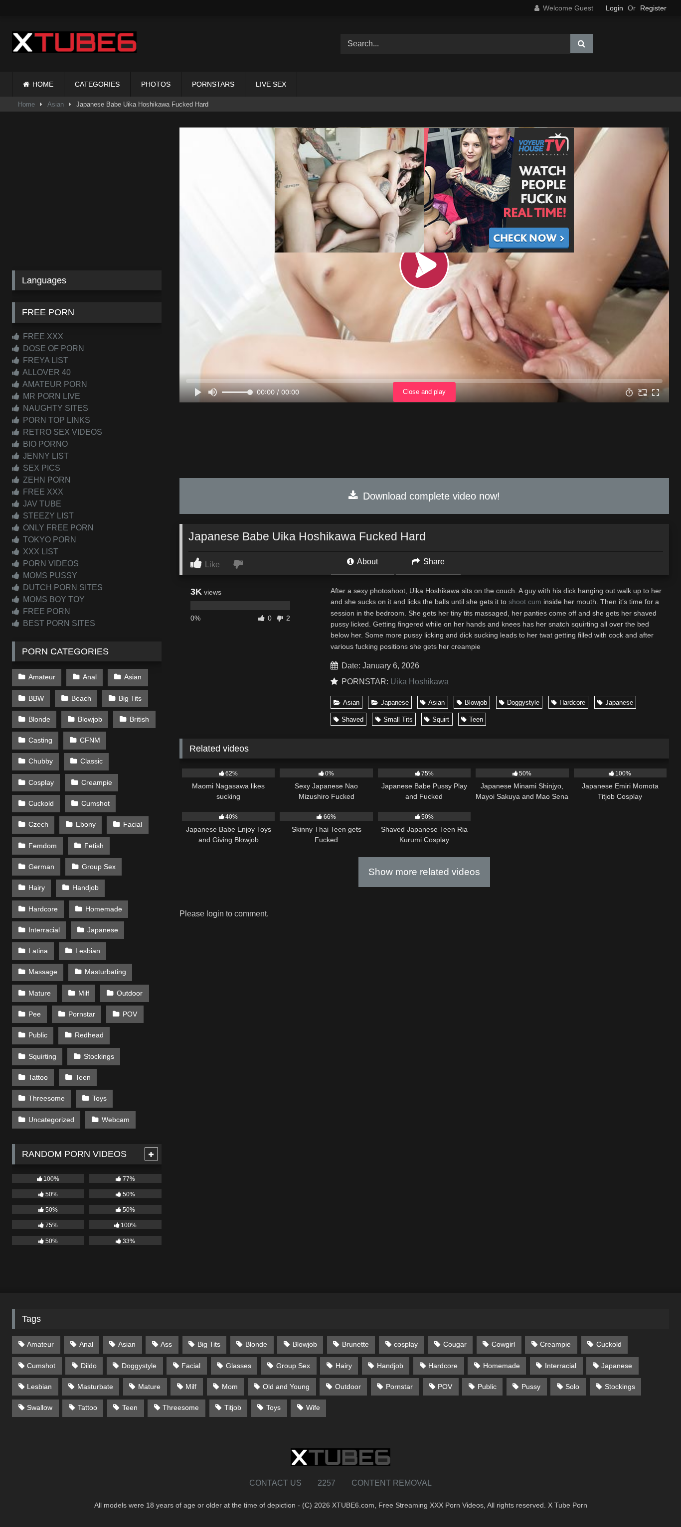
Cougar (455, 1344)
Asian (55, 104)
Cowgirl (503, 1344)
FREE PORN (45, 611)
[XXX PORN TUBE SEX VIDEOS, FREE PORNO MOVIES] (74, 43)
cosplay (406, 1344)
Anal (90, 677)
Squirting (42, 1056)
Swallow (39, 1407)
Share (433, 561)
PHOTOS (155, 84)
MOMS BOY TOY (53, 599)
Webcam (116, 1120)
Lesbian (87, 951)
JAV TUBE (41, 504)
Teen (476, 719)
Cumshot (95, 803)
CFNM (90, 740)
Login (614, 8)
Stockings (99, 1056)
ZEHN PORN (46, 480)
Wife (313, 1407)
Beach (81, 698)
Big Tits (130, 698)
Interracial (44, 930)
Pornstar (81, 1014)
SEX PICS (40, 468)
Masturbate (95, 1387)
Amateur (41, 677)
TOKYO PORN (48, 539)
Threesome (46, 1098)
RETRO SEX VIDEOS (61, 432)
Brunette (355, 1344)
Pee (34, 1014)
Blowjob (476, 702)
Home (26, 104)
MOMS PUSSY (49, 575)
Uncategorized (51, 1120)
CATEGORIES (97, 84)
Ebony (86, 824)
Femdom (42, 846)
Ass (166, 1344)
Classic (91, 761)
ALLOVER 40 (46, 372)
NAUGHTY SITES (54, 408)
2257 (327, 1483)
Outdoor (130, 993)
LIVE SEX (271, 84)
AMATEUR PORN (54, 384)
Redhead (89, 1035)
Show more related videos (424, 872)
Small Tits (398, 719)
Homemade (103, 909)
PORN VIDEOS (50, 563)
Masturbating (105, 972)
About (366, 561)
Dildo (89, 1366)
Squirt (440, 719)
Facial (132, 824)
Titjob (232, 1407)
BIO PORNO (44, 444)
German (41, 867)
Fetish (94, 846)
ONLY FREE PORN (57, 527)
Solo (572, 1387)
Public (37, 1035)
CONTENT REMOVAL (391, 1483)
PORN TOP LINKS (55, 420)
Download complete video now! (430, 496)
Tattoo (38, 1077)
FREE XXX (42, 336)
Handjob (85, 887)
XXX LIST (39, 551)
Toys (99, 1098)
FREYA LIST (44, 360)
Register (653, 8)
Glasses (238, 1366)
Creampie (96, 782)
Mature (39, 993)
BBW (36, 698)
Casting (40, 740)
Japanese (395, 702)
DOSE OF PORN (52, 348)
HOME (42, 84)
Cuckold (41, 803)
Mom (230, 1387)
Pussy (530, 1387)
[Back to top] (650, 1497)
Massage (42, 972)
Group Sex (99, 867)
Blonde (39, 719)
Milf (83, 993)
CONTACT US (275, 1483)
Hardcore (572, 702)
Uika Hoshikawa (419, 681)
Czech (38, 824)
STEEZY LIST (47, 515)
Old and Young (286, 1387)
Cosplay (41, 782)
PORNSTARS (213, 84)
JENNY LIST (45, 456)
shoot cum (525, 602)
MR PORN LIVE (50, 396)
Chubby (40, 761)
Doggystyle (523, 702)
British (139, 719)
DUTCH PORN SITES (62, 587)
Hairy (36, 887)
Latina (38, 951)
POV (130, 1014)
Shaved (352, 719)
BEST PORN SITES (58, 623)
